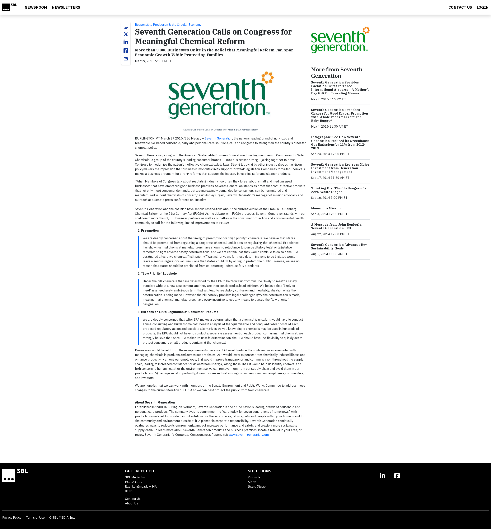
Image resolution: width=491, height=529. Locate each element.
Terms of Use (35, 517)
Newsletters (66, 7)
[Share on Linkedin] (126, 42)
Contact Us (133, 499)
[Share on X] (126, 34)
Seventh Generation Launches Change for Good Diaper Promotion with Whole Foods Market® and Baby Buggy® (339, 115)
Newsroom (36, 7)
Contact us (460, 7)
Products (254, 477)
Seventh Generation (218, 138)
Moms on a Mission (326, 208)
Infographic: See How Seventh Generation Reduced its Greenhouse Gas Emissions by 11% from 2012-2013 (340, 142)
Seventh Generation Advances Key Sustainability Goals (339, 246)
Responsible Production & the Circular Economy (168, 24)
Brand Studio (257, 486)
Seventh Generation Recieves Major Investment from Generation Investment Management (340, 168)
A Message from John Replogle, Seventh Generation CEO (336, 226)
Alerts (252, 482)
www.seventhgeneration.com (249, 435)
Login (483, 7)
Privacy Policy (11, 517)
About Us (131, 503)
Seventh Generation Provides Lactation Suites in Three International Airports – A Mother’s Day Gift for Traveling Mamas (340, 87)
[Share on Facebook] (126, 51)
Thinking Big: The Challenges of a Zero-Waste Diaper (338, 190)
